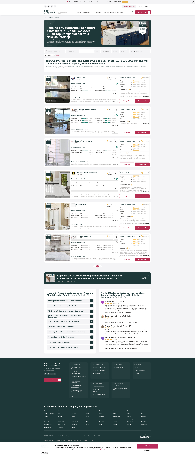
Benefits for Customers (98, 386)
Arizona (74, 410)
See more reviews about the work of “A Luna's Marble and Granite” (123, 348)
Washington (144, 424)
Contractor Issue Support (99, 394)
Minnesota (143, 416)
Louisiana (74, 416)
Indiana (128, 413)
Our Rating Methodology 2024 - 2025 (113, 12)
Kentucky (60, 416)
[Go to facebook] (45, 6)
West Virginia (47, 427)
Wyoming (74, 427)
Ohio (87, 421)
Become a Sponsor (118, 367)
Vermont (115, 424)
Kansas (46, 416)
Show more (49, 45)
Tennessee (74, 424)
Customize (147, 450)
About (140, 6)
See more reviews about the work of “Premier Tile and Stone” (121, 334)
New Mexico (144, 419)
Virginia (129, 424)
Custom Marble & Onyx (87, 109)
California (101, 410)
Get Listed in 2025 (142, 12)
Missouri (60, 419)
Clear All (58, 55)
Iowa (142, 413)
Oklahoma (101, 421)
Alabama (46, 410)
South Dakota (61, 424)
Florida (59, 413)
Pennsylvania (130, 421)
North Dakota (75, 421)
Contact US (97, 435)
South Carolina (47, 424)
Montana (74, 419)
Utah (100, 424)
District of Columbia (49, 413)
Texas (87, 424)
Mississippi (47, 419)
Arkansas (88, 410)
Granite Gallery (81, 77)
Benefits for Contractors (99, 367)
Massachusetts (117, 416)
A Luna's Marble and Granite (87, 173)
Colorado (115, 410)
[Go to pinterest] (55, 6)
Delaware (143, 410)
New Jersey (130, 419)
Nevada (101, 419)
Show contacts (142, 101)
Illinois (114, 413)
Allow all (147, 445)
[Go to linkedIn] (52, 6)
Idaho (100, 413)
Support (90, 435)
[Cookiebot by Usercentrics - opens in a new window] (44, 453)
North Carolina (61, 421)
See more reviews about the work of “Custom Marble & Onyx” (121, 322)
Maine (87, 416)
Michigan (129, 416)
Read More (125, 1)
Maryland (101, 416)
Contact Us (147, 6)
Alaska (59, 410)
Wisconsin (60, 427)
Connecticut (130, 410)
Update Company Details (99, 370)
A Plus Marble (81, 204)
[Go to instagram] (48, 6)
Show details (58, 453)
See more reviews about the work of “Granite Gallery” (119, 312)
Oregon (115, 421)
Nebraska (88, 419)
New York (46, 421)
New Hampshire (117, 419)
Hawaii (87, 413)
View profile (126, 101)
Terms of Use (83, 435)
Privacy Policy (74, 435)
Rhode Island (144, 421)
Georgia (74, 413)
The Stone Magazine (128, 6)
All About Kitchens (84, 236)
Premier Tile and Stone (83, 141)
